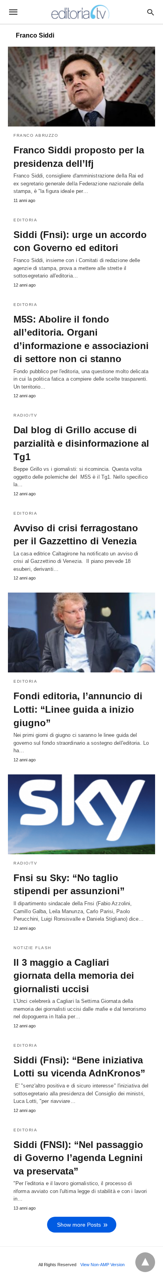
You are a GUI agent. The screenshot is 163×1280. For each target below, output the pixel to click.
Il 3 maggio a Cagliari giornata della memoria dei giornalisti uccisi (73, 975)
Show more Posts (79, 1224)
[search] (150, 12)
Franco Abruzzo (35, 135)
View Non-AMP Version (102, 1264)
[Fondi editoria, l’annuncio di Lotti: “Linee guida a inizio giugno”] (81, 632)
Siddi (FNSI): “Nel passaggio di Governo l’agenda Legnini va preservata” (78, 1157)
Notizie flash (32, 948)
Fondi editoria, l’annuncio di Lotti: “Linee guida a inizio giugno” (77, 709)
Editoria (25, 220)
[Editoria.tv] (81, 12)
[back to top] (145, 1262)
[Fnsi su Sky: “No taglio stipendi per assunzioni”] (81, 814)
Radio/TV (25, 415)
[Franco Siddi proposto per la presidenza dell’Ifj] (81, 86)
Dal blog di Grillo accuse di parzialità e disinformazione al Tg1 (81, 443)
